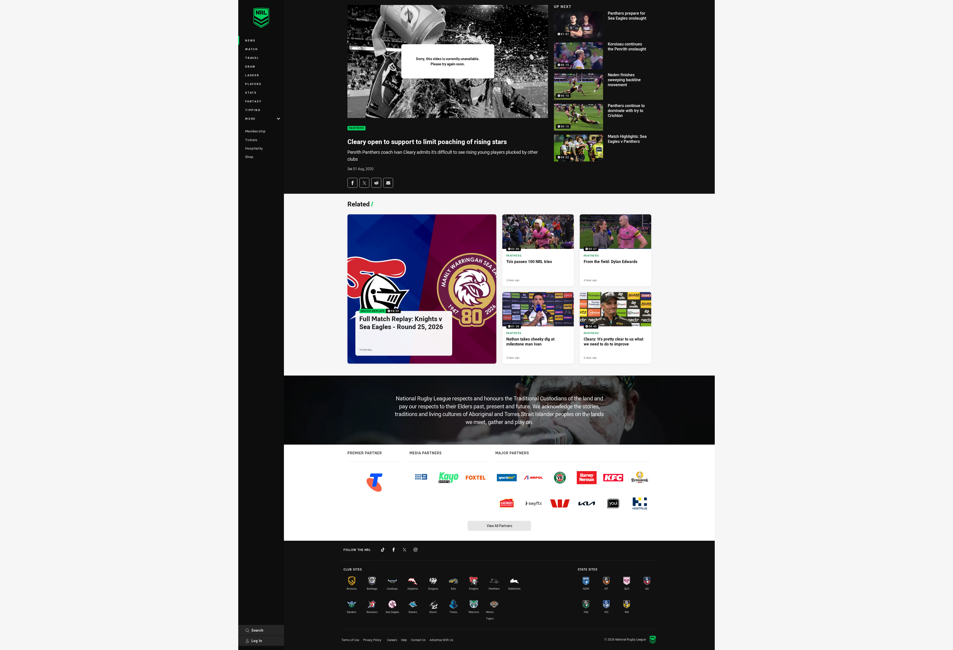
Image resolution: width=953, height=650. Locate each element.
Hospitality (254, 148)
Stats (251, 92)
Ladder (252, 75)
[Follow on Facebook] (394, 549)
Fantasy (253, 101)
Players (253, 84)
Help (404, 640)
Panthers (356, 128)
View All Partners (499, 525)
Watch (251, 49)
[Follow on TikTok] (383, 549)
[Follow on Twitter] (405, 549)
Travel (252, 58)
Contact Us (418, 640)
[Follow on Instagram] (415, 549)
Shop (249, 156)
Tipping (253, 110)
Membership (255, 131)
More (250, 118)
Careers (392, 640)
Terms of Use (350, 640)
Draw (250, 66)
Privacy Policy (372, 640)
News (250, 40)
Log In (256, 640)
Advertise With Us (441, 640)
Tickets (251, 140)
